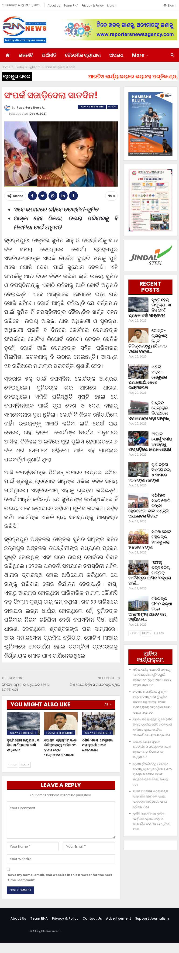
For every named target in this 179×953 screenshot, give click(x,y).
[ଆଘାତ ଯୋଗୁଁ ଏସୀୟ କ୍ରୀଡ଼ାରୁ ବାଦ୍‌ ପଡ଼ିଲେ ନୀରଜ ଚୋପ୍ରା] (138, 438)
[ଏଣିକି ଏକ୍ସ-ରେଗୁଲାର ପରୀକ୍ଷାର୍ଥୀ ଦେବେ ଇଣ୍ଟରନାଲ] (98, 723)
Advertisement (118, 918)
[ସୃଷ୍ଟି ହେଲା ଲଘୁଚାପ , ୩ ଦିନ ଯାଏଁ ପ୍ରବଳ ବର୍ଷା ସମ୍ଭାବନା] (23, 723)
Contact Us (92, 918)
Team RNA (71, 5)
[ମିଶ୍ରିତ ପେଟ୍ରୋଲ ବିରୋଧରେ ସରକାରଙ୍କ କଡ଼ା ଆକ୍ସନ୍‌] (138, 407)
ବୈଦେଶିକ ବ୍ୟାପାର (83, 55)
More (111, 5)
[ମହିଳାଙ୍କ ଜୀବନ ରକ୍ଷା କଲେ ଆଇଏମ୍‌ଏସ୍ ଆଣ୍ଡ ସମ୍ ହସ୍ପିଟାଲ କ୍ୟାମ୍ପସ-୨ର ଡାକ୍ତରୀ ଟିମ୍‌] (138, 603)
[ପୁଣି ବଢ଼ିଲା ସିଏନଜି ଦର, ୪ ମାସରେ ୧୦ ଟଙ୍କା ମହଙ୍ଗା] (138, 469)
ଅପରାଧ (116, 55)
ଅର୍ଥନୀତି (49, 55)
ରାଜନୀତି (26, 55)
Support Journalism (152, 918)
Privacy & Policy (93, 5)
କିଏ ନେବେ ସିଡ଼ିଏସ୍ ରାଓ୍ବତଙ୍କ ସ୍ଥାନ (95, 684)
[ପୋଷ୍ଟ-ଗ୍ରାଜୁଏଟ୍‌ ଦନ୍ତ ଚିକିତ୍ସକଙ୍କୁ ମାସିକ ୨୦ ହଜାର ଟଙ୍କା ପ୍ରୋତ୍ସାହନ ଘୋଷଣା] (61, 723)
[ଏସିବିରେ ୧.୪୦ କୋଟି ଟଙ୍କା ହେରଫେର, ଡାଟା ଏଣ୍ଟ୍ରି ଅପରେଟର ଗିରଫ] (138, 500)
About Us (54, 5)
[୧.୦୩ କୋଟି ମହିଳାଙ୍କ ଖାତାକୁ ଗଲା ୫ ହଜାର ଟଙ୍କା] (138, 536)
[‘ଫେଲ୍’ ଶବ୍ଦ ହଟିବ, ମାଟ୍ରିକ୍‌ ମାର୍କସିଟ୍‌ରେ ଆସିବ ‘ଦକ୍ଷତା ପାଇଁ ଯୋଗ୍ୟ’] (138, 567)
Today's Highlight (92, 106)
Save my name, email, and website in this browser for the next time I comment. (60, 877)
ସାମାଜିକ (112, 106)
